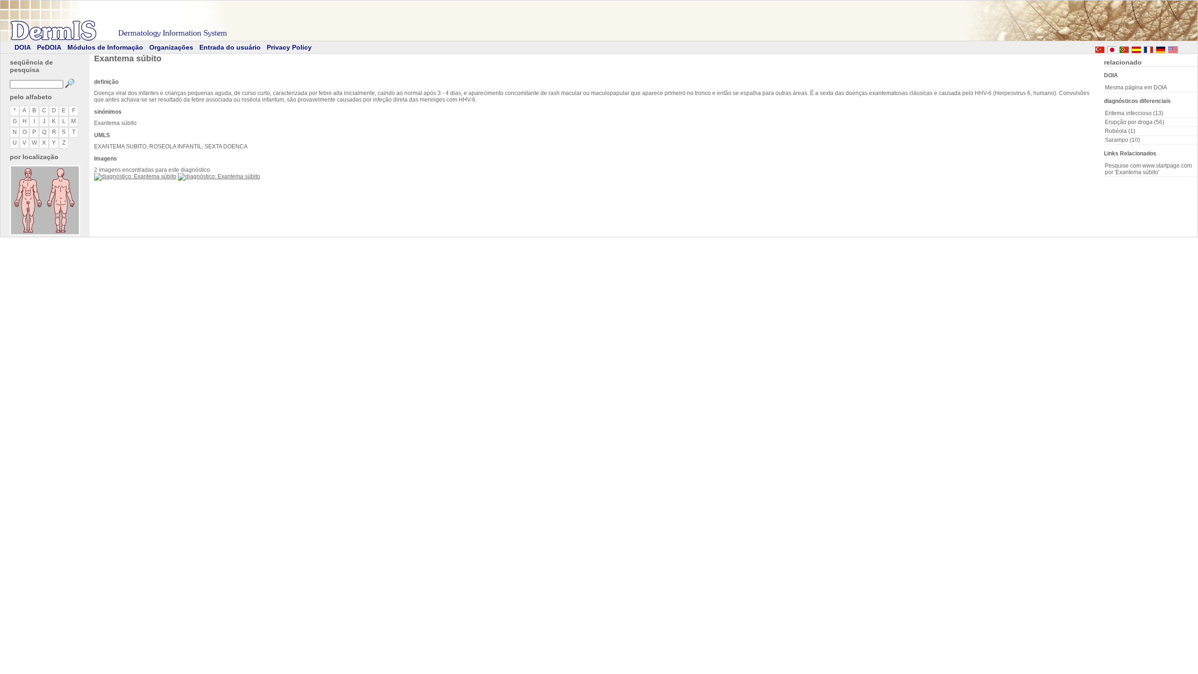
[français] (1148, 48)
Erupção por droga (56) (1134, 122)
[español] (1136, 48)
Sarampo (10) (1122, 140)
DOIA (23, 47)
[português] (1124, 48)
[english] (1182, 48)
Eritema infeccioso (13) (1134, 113)
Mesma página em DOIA (1136, 87)
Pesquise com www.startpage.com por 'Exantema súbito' (1148, 169)
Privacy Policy (289, 47)
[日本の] (1112, 48)
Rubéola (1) (1120, 131)
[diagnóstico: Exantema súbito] (135, 176)
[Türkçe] (1099, 48)
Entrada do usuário (230, 47)
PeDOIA (49, 47)
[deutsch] (1160, 48)
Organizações (171, 47)
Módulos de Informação (105, 47)
